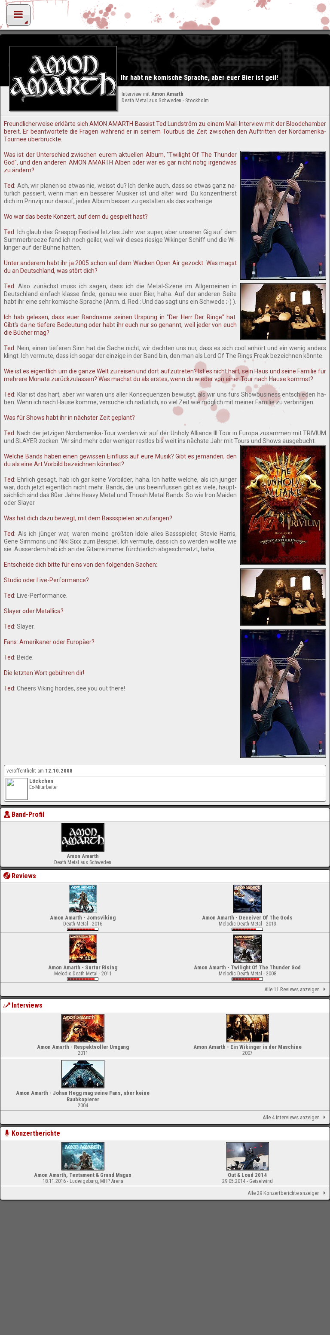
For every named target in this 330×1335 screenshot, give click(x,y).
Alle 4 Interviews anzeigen (291, 1117)
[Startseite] (165, 17)
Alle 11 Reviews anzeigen (292, 989)
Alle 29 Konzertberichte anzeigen (284, 1193)
